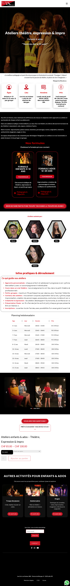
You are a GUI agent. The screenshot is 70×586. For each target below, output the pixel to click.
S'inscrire (35, 535)
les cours (5, 452)
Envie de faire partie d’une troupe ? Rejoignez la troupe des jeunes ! (35, 206)
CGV (38, 580)
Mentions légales (29, 580)
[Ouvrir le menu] (67, 4)
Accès (44, 580)
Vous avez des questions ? (35, 421)
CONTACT (35, 543)
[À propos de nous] (13, 230)
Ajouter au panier (19, 458)
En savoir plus (13, 514)
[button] (23, 177)
